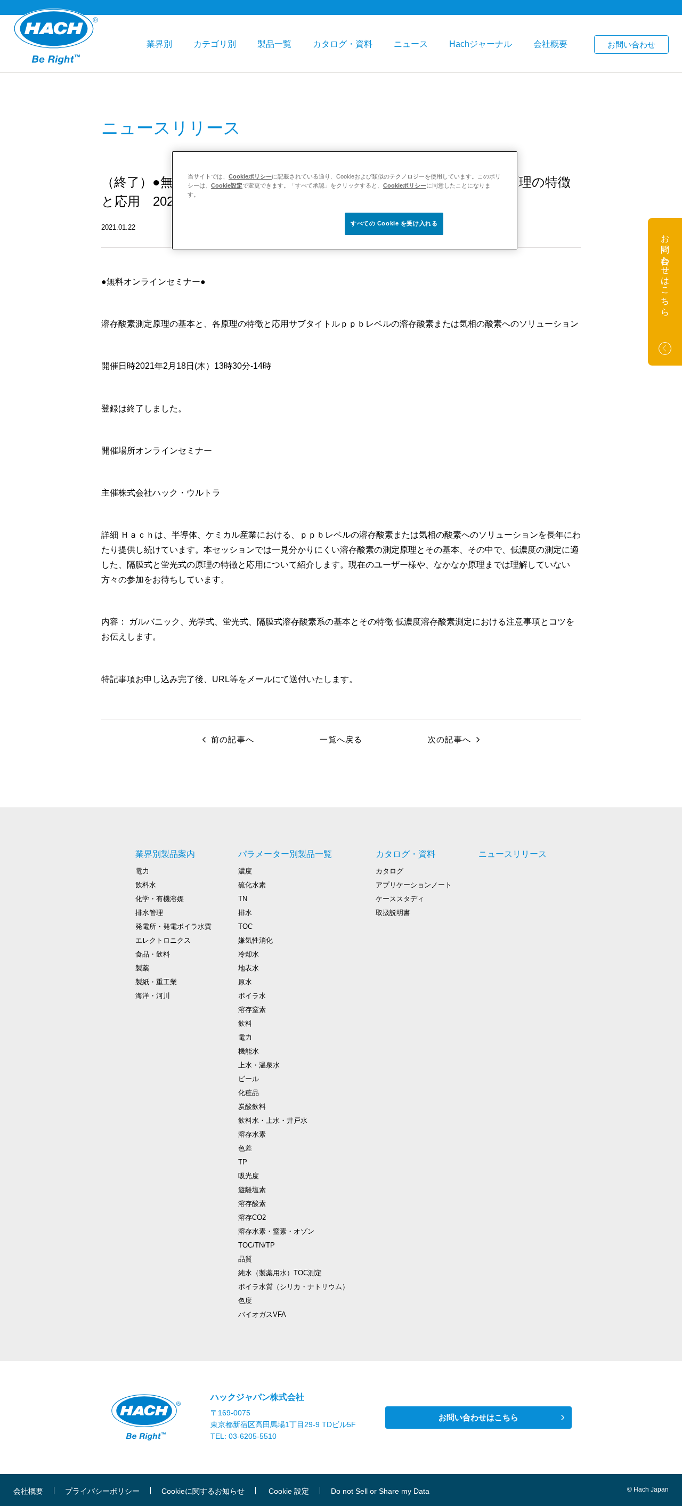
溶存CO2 (252, 1217)
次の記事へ (449, 739)
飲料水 (145, 885)
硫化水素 (252, 885)
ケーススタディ (400, 899)
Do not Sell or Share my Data (380, 1491)
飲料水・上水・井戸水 (272, 1120)
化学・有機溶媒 (159, 899)
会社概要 (550, 43)
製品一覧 (274, 43)
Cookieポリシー (250, 176)
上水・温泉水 (259, 1065)
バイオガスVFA (262, 1314)
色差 (245, 1148)
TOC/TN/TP (256, 1245)
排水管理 (149, 913)
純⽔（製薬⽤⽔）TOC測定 (280, 1273)
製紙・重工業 (156, 982)
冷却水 (248, 954)
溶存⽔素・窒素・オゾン (276, 1231)
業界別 (159, 43)
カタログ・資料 (342, 43)
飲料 (245, 1023)
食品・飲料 (152, 954)
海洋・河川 (152, 996)
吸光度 (248, 1176)
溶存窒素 (252, 1010)
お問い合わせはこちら (478, 1417)
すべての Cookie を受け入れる (394, 223)
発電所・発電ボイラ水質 (173, 926)
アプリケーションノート (414, 885)
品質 (245, 1259)
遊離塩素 (252, 1190)
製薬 (142, 968)
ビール (248, 1079)
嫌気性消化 (255, 940)
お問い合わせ (631, 44)
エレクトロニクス (163, 940)
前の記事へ (232, 739)
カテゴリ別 (214, 43)
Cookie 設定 (289, 1491)
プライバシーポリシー (102, 1491)
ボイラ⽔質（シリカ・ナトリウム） (293, 1287)
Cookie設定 (226, 185)
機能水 (248, 1051)
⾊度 (245, 1301)
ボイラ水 (252, 996)
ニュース (411, 43)
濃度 (245, 871)
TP (242, 1162)
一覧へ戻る (341, 739)
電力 (142, 871)
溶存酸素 (252, 1204)
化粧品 (248, 1093)
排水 (245, 913)
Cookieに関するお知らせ (203, 1491)
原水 (245, 982)
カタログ (389, 871)
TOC (245, 926)
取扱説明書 (393, 913)
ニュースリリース (512, 854)
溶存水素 (252, 1134)
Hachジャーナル (480, 43)
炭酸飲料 (252, 1107)
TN (242, 899)
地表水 (248, 968)
